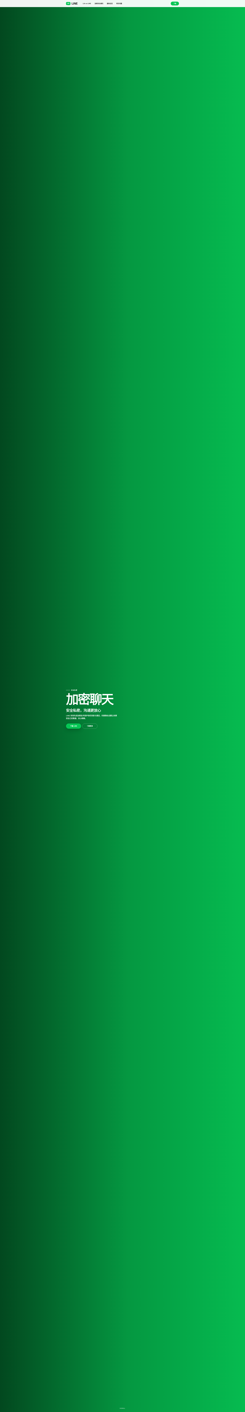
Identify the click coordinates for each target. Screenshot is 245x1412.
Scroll (122, 1408)
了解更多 (90, 726)
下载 (175, 3)
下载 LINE (73, 726)
